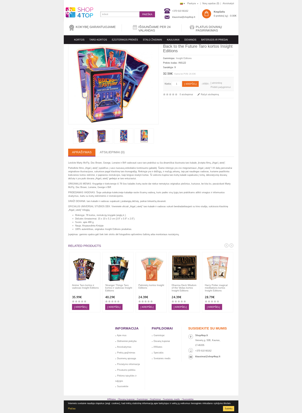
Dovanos (190, 39)
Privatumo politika (125, 370)
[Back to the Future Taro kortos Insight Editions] (113, 84)
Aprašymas (82, 152)
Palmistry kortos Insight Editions (151, 286)
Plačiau (72, 408)
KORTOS (79, 39)
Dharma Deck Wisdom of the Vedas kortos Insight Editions (184, 288)
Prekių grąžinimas (125, 352)
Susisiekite (121, 386)
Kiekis (168, 83)
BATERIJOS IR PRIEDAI (214, 39)
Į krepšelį (190, 83)
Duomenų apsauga (125, 358)
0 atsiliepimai (186, 94)
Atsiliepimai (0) (112, 152)
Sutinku (228, 408)
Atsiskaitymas (123, 347)
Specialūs (158, 352)
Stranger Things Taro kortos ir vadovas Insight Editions (118, 288)
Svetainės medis (161, 358)
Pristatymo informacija (127, 364)
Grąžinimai (155, 399)
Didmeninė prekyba (125, 341)
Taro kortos (98, 39)
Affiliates (157, 347)
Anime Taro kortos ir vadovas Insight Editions (85, 286)
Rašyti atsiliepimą (210, 94)
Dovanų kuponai (161, 341)
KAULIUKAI (173, 39)
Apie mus (121, 335)
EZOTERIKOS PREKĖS (125, 39)
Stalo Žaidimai (152, 39)
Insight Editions (184, 58)
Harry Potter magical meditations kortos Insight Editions (216, 288)
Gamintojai (158, 335)
